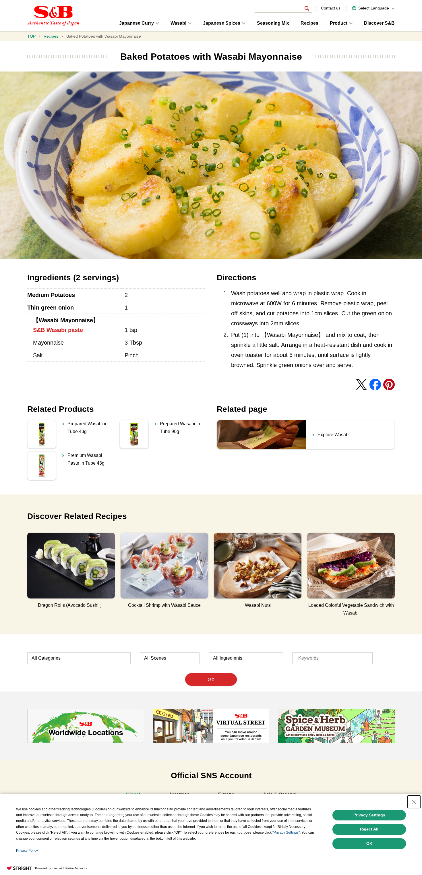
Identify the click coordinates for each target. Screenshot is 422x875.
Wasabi (178, 23)
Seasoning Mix (273, 23)
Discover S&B (379, 23)
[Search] (306, 8)
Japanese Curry (136, 23)
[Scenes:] (170, 658)
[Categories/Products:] (79, 658)
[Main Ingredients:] (246, 658)
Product (338, 23)
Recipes (309, 23)
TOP (31, 36)
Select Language (373, 8)
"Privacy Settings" (286, 832)
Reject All (369, 829)
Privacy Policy (27, 851)
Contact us (330, 8)
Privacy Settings (369, 815)
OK (369, 843)
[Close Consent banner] (414, 801)
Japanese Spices (221, 23)
